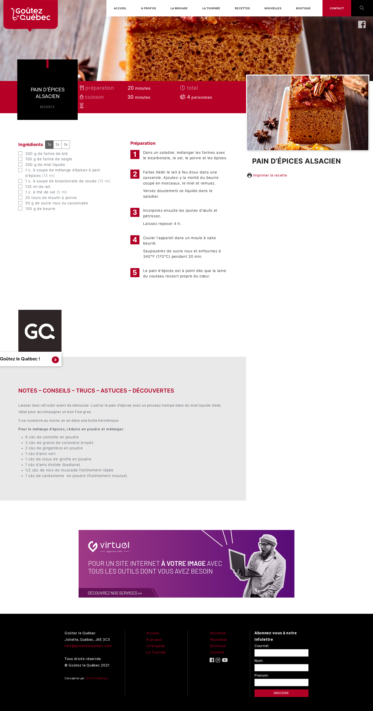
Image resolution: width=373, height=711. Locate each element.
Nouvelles (272, 8)
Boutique (303, 8)
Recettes (242, 8)
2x (57, 144)
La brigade (179, 8)
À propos (148, 8)
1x (49, 144)
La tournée (211, 8)
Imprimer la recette (269, 175)
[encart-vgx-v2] (186, 563)
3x (66, 144)
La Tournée (156, 652)
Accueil (120, 8)
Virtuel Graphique (97, 678)
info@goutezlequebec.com (88, 646)
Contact (337, 8)
